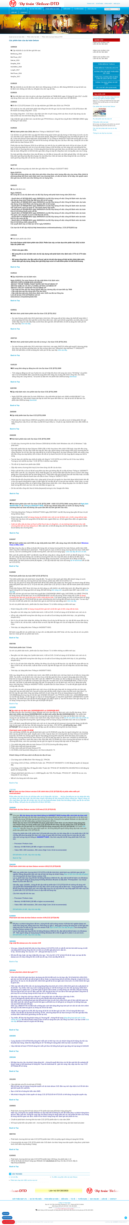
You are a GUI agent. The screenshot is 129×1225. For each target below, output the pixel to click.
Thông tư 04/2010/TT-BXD (34, 506)
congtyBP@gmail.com (59, 1207)
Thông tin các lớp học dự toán (102, 133)
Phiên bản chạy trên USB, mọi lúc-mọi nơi (24, 1180)
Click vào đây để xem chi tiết (76, 552)
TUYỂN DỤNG (79, 9)
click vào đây (25, 323)
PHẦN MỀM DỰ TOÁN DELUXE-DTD (106, 68)
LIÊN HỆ (14, 12)
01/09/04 (12, 916)
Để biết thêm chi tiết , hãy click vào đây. (27, 855)
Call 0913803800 (8, 1222)
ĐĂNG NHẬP (108, 3)
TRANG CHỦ (90, 3)
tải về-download (76, 560)
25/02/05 (12, 864)
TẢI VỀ (73, 1199)
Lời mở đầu (14, 1177)
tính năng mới (57, 590)
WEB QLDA (117, 3)
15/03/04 (12, 1036)
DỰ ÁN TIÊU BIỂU (35, 9)
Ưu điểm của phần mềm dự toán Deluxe (64, 1177)
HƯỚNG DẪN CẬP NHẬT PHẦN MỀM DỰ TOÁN (106, 72)
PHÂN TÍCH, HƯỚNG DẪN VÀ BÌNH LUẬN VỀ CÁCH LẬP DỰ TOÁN (106, 77)
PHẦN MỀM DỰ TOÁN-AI (106, 64)
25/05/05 (12, 807)
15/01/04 (12, 1057)
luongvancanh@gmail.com (73, 1207)
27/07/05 (12, 790)
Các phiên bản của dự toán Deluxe (104, 106)
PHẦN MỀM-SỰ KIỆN (52, 9)
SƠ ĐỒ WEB (99, 3)
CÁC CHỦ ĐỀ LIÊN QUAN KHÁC (106, 87)
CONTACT (24, 12)
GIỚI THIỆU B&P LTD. (18, 9)
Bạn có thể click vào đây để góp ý (76, 874)
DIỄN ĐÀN (66, 9)
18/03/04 (12, 941)
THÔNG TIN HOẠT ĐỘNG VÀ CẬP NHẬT (106, 83)
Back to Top (15, 267)
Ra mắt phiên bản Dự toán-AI (102, 119)
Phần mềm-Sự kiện (33, 37)
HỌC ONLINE (92, 9)
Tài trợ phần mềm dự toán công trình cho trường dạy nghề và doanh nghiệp (106, 97)
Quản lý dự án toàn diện (16, 37)
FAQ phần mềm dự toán (100, 122)
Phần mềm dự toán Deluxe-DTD (52, 37)
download (72, 376)
